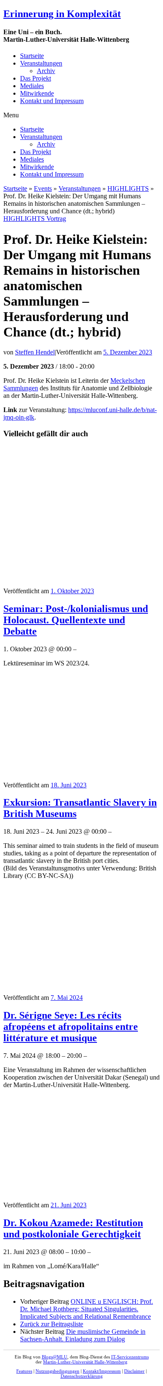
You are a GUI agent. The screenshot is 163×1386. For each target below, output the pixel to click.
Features (24, 1370)
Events (43, 188)
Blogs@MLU (54, 1356)
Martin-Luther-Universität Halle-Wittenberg (85, 1361)
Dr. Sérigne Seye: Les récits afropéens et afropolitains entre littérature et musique (70, 1026)
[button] (81, 115)
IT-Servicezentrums (130, 1356)
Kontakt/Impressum (102, 1370)
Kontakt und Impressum (52, 100)
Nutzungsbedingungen (57, 1370)
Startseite (32, 55)
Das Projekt (35, 78)
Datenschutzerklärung (82, 1375)
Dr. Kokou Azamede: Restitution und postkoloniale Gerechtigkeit (73, 1228)
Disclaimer (134, 1370)
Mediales (32, 85)
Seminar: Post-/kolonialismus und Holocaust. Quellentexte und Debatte (75, 620)
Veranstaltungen (41, 63)
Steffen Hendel (35, 352)
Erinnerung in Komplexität (62, 13)
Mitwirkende (37, 93)
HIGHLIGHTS (128, 188)
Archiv (46, 70)
